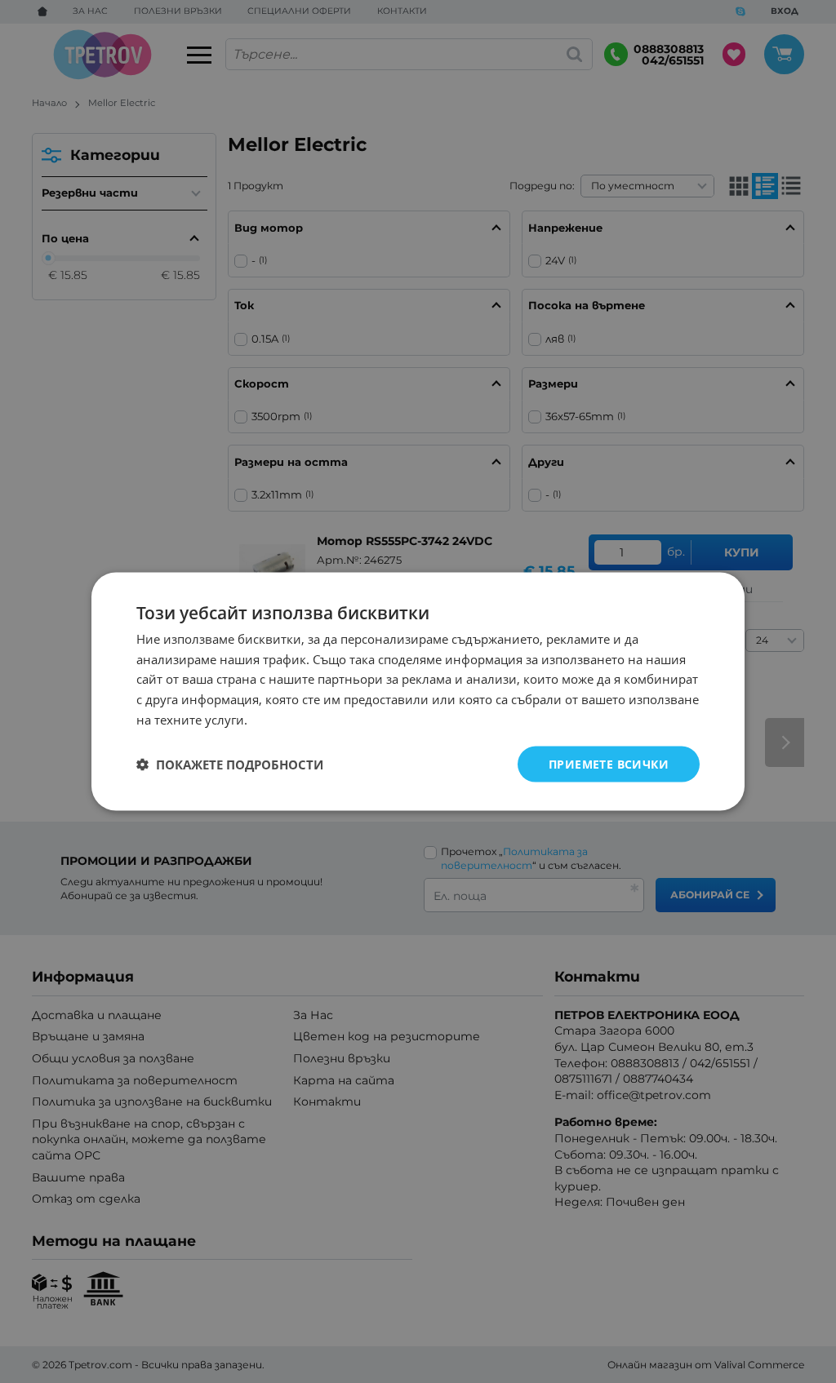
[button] (229, 765)
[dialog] (418, 691)
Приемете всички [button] (609, 763)
